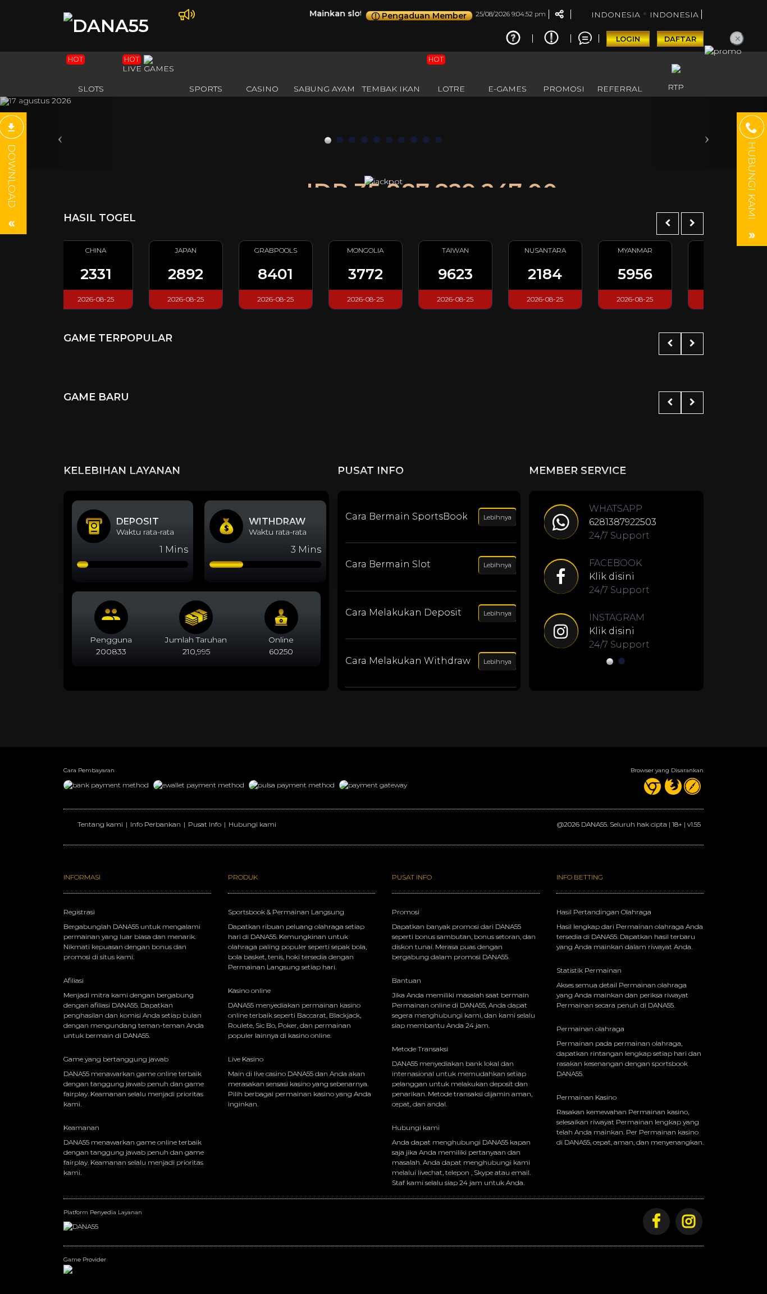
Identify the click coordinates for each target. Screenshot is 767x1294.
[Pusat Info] (551, 38)
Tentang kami (100, 824)
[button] (57, 133)
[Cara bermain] (513, 38)
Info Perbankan (155, 824)
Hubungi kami (252, 824)
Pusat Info (204, 824)
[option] (383, 133)
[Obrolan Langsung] (585, 39)
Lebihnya (497, 517)
